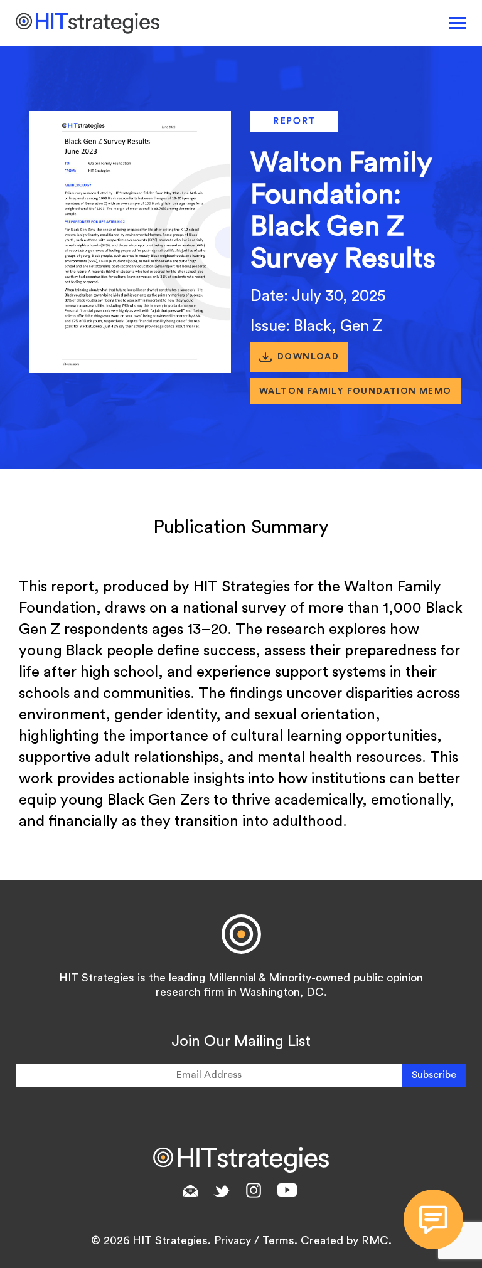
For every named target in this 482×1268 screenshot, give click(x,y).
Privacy (232, 1240)
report (294, 121)
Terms (278, 1240)
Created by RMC (344, 1240)
